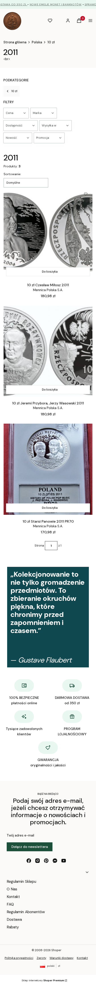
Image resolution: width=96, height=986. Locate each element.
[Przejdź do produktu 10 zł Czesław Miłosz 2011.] (48, 233)
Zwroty (41, 958)
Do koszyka (50, 271)
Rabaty (13, 927)
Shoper (56, 950)
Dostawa (14, 919)
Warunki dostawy (61, 958)
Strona (39, 545)
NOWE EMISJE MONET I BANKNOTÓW (56, 4)
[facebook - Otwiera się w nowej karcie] (28, 860)
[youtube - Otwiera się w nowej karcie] (63, 860)
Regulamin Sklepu (21, 881)
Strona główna (14, 42)
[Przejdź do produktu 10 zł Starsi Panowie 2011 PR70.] (48, 469)
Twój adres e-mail (20, 835)
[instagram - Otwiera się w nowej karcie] (37, 860)
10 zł (51, 42)
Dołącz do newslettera (29, 847)
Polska (37, 42)
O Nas (12, 889)
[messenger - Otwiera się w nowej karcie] (55, 860)
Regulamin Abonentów (26, 911)
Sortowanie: (12, 174)
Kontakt (13, 896)
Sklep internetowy (43, 980)
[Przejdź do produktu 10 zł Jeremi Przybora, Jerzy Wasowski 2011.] (48, 351)
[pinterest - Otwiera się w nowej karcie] (46, 860)
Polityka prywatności (19, 958)
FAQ (10, 904)
